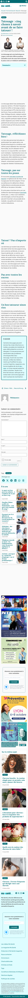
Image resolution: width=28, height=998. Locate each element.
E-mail (3, 445)
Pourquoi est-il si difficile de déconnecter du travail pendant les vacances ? (8, 517)
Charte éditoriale (6, 961)
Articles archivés (6, 965)
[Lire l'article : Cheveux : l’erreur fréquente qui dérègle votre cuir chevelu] (14, 867)
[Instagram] (6, 1)
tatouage (8, 473)
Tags (2, 968)
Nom (2, 439)
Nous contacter (6, 954)
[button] (23, 5)
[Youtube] (9, 1)
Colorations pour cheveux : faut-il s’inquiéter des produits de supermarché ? (13, 815)
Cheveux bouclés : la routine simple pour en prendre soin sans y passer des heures (13, 780)
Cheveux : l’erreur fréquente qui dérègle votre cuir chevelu (13, 884)
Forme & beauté (10, 10)
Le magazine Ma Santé (8, 947)
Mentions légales (6, 975)
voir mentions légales (14, 991)
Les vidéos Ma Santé (8, 944)
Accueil (3, 10)
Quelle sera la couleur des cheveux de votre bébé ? (12, 848)
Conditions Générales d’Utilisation (12, 972)
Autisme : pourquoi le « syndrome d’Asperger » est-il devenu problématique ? (8, 557)
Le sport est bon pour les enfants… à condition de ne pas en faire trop (8, 492)
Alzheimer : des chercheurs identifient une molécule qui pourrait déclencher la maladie (8, 530)
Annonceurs (5, 958)
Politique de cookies (8, 979)
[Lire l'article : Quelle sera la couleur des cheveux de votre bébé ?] (14, 832)
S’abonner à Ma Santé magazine (11, 951)
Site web (3, 452)
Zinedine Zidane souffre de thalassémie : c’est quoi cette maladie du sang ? (8, 505)
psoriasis (23, 192)
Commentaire (5, 419)
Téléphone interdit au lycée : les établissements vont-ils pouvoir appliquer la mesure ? (8, 544)
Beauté (18, 10)
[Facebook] (1, 1)
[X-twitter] (4, 1)
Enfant (4, 843)
